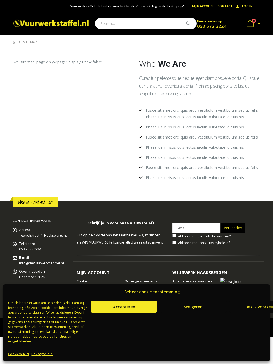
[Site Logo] (52, 23)
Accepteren (124, 306)
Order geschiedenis (141, 281)
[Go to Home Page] (14, 42)
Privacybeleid (42, 354)
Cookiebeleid (18, 354)
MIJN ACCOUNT (203, 6)
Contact (225, 6)
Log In (247, 6)
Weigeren (193, 306)
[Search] (188, 23)
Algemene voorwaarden (192, 281)
